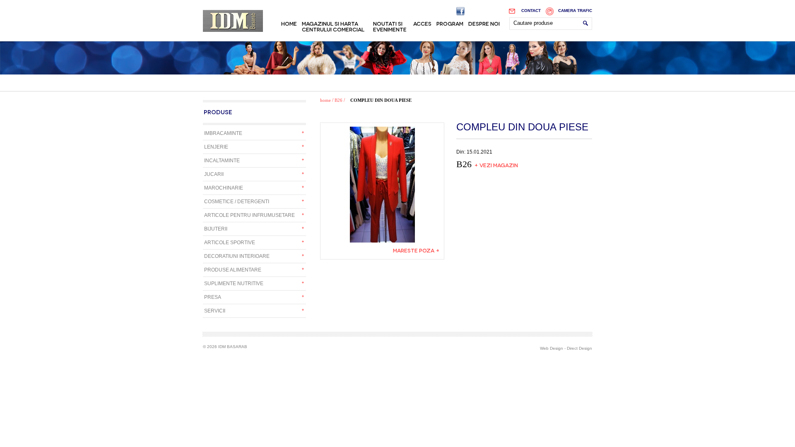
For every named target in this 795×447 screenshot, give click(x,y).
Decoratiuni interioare (237, 256)
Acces (422, 23)
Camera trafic (575, 10)
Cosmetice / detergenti (236, 201)
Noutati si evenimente (390, 26)
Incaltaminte (222, 160)
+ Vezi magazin (496, 164)
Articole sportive (229, 242)
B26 (338, 100)
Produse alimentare (232, 270)
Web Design (551, 348)
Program (449, 23)
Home (289, 23)
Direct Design (579, 348)
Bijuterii (215, 229)
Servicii (214, 311)
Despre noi (484, 23)
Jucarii (214, 174)
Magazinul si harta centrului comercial (333, 26)
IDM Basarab (233, 21)
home (325, 100)
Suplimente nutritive (233, 283)
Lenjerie (216, 147)
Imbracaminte (223, 133)
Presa (212, 297)
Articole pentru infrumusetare (249, 215)
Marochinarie (223, 188)
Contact (531, 10)
